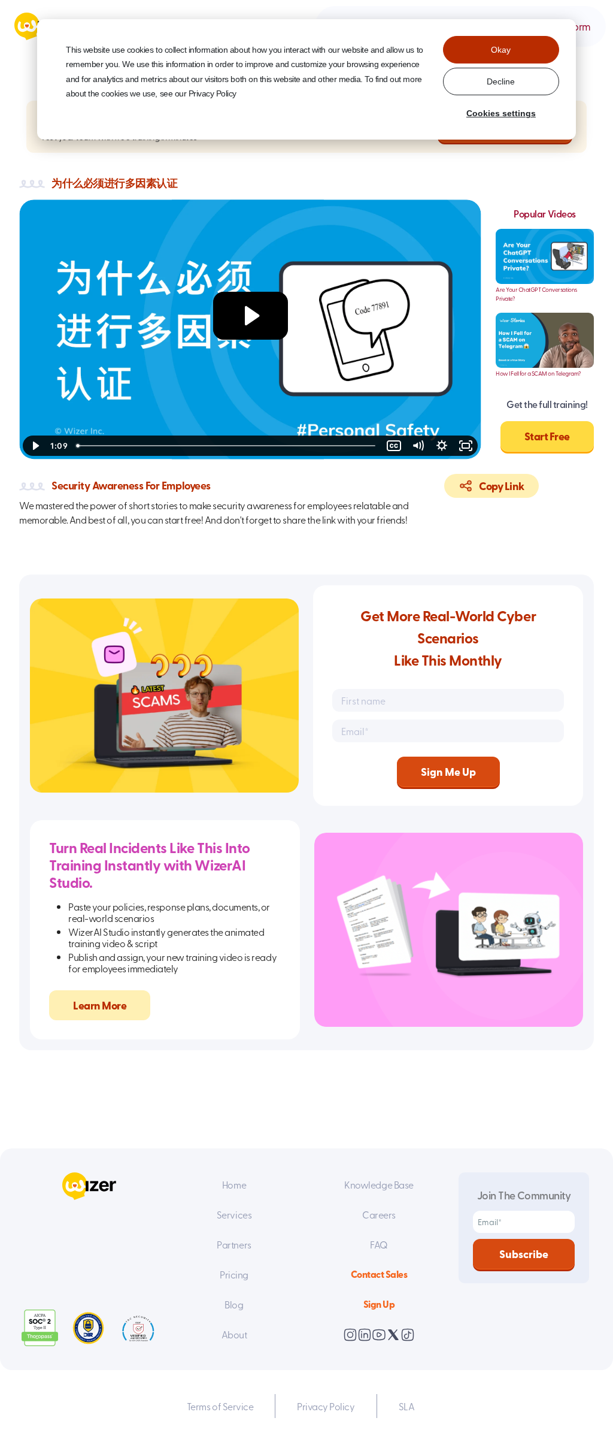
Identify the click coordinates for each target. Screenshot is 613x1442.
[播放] (35, 446)
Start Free (547, 436)
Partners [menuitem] (234, 1244)
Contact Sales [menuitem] (379, 1274)
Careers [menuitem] (379, 1214)
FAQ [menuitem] (379, 1244)
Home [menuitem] (234, 1184)
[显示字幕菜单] (394, 446)
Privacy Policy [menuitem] (325, 1406)
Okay (501, 50)
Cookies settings (501, 113)
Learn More (99, 1005)
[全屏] (466, 446)
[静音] (418, 446)
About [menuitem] (234, 1334)
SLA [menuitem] (407, 1406)
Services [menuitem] (234, 1214)
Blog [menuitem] (233, 1304)
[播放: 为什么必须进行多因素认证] (250, 316)
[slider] (227, 446)
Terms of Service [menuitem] (220, 1406)
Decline (501, 81)
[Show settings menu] (442, 446)
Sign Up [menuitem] (379, 1304)
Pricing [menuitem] (234, 1274)
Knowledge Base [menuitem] (378, 1184)
